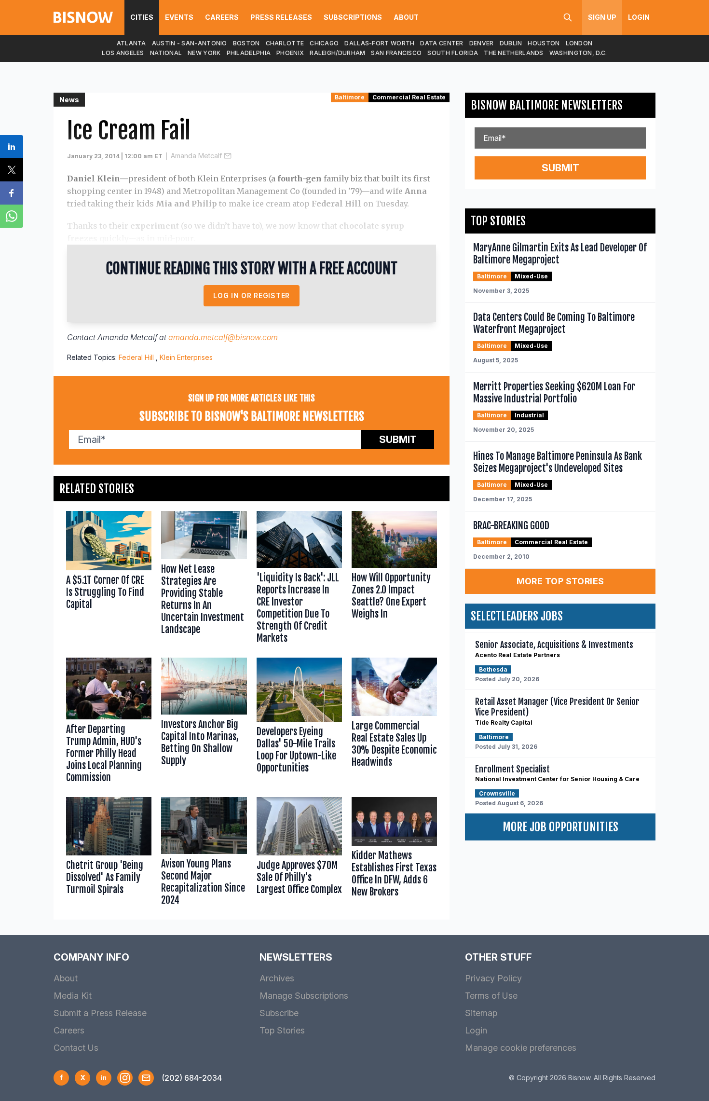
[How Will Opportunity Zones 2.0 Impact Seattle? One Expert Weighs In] (394, 579)
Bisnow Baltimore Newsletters (547, 105)
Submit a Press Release (100, 1013)
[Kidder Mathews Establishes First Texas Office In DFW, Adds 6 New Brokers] (394, 853)
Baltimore (350, 97)
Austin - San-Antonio (189, 43)
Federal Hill (136, 357)
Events (179, 17)
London (579, 43)
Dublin (511, 43)
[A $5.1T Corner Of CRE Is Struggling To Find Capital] (108, 579)
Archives (276, 978)
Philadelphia (249, 52)
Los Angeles (123, 52)
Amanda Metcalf (196, 155)
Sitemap (481, 1013)
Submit (398, 439)
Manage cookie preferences (520, 1048)
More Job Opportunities (560, 827)
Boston (246, 43)
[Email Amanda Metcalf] (228, 156)
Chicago (324, 43)
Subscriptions (353, 17)
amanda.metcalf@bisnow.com (223, 337)
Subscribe (279, 1013)
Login (639, 17)
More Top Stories (560, 581)
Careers (222, 17)
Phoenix (290, 52)
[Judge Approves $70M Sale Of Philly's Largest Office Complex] (299, 853)
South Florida (452, 52)
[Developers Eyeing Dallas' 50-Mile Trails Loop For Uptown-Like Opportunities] (299, 722)
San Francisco (396, 52)
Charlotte (285, 43)
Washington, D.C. (578, 52)
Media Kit (73, 996)
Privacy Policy (493, 978)
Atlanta (131, 43)
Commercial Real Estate (409, 97)
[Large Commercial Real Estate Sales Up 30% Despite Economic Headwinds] (394, 722)
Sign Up (602, 17)
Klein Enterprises (186, 357)
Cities (141, 17)
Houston (543, 43)
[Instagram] (125, 1078)
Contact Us (76, 1048)
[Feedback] (146, 1078)
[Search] (567, 17)
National (166, 52)
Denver (481, 43)
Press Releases (281, 17)
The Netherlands (514, 52)
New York (204, 52)
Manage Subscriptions (303, 996)
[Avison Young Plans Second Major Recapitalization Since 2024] (203, 853)
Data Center (441, 43)
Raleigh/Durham (337, 52)
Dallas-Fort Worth (379, 43)
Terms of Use (491, 996)
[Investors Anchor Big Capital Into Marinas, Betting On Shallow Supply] (203, 722)
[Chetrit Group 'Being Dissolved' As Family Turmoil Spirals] (108, 853)
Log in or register (251, 295)
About (406, 17)
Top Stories (282, 1030)
